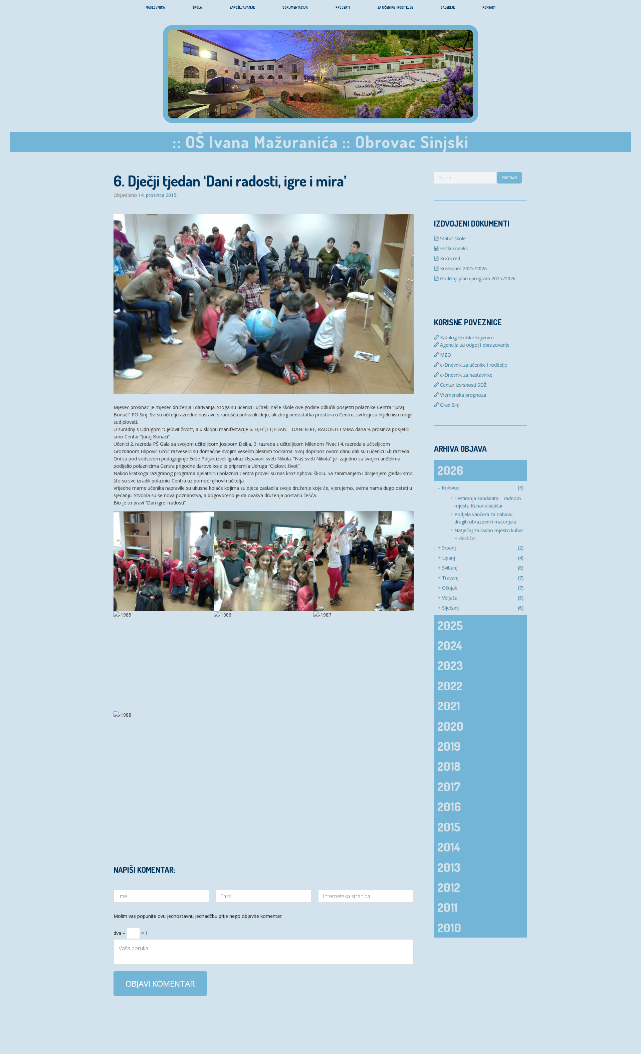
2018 (448, 766)
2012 (448, 887)
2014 (448, 846)
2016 (449, 806)
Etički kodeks (453, 248)
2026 (450, 470)
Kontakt (489, 7)
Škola (197, 7)
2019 (449, 746)
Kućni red (449, 258)
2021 (448, 705)
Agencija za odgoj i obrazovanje (474, 345)
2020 (450, 726)
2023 (450, 665)
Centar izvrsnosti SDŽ (462, 385)
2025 (450, 625)
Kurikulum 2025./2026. (463, 268)
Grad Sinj (449, 405)
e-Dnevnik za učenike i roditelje (473, 365)
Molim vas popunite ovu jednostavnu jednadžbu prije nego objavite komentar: (198, 916)
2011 (447, 907)
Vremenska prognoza (462, 395)
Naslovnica (155, 7)
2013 (448, 867)
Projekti (343, 7)
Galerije (448, 7)
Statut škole (452, 238)
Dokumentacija (295, 7)
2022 (449, 685)
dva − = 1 (131, 932)
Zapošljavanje (242, 7)
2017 (448, 786)
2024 (449, 645)
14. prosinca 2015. (157, 195)
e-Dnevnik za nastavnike (465, 375)
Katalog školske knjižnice (466, 337)
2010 (449, 927)
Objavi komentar (160, 983)
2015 (448, 826)
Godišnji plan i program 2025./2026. (477, 278)
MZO (445, 355)
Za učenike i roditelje (395, 7)
